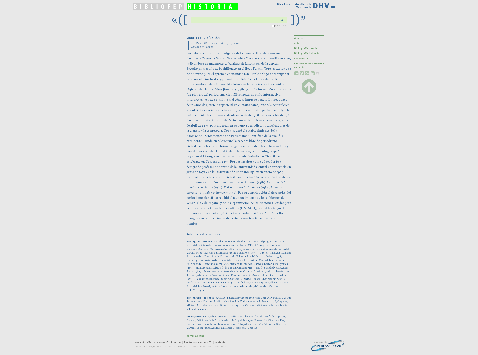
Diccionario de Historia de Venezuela (294, 6)
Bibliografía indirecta (307, 53)
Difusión (299, 67)
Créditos (176, 342)
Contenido (300, 38)
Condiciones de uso (196, 342)
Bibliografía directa (305, 48)
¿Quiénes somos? (157, 342)
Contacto (220, 342)
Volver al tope (196, 335)
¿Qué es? (139, 342)
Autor (297, 43)
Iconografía (301, 58)
